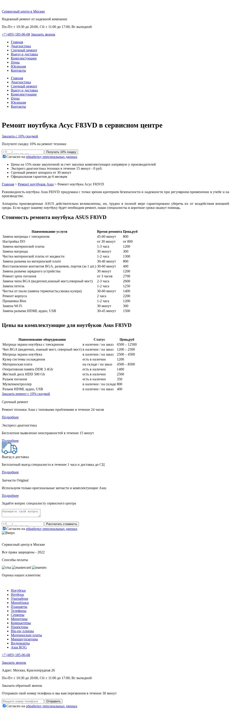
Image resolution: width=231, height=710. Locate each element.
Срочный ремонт (24, 50)
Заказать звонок (43, 34)
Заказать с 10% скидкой (20, 136)
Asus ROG (19, 647)
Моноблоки (20, 603)
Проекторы (19, 627)
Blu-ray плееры (22, 631)
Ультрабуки (19, 598)
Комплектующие (24, 58)
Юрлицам (18, 66)
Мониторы (19, 619)
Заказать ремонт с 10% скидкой (26, 394)
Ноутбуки (18, 590)
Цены (15, 62)
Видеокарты (20, 643)
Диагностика (21, 46)
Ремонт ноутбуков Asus (36, 184)
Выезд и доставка (24, 54)
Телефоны (18, 611)
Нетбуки (17, 594)
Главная (17, 42)
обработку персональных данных (51, 157)
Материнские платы (26, 635)
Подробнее (10, 417)
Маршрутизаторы (24, 639)
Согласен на (41, 157)
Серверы (17, 615)
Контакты (18, 70)
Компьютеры (21, 623)
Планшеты (19, 607)
